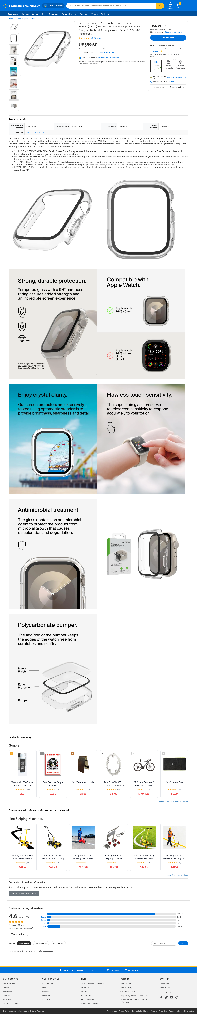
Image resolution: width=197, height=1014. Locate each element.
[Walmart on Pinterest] (176, 997)
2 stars (43, 923)
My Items (105, 14)
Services (25, 14)
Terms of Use (125, 983)
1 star (44, 926)
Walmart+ (46, 995)
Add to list (160, 87)
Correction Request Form (23, 893)
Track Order (115, 970)
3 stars (43, 920)
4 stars (43, 917)
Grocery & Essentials (49, 14)
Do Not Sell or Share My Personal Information (149, 1011)
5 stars (43, 914)
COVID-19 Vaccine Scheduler (93, 983)
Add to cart (168, 37)
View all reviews (18, 934)
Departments (12, 14)
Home (11, 18)
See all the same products (177, 874)
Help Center (97, 970)
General (33, 18)
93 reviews (98, 38)
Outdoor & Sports (22, 18)
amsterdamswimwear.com (108, 57)
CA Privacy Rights (127, 991)
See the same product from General (173, 801)
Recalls (84, 991)
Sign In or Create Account (73, 970)
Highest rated (41, 943)
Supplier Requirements (12, 1003)
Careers (94, 14)
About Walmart (9, 983)
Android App (165, 987)
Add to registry (178, 87)
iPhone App (164, 983)
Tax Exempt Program (89, 1003)
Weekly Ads (133, 970)
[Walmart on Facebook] (161, 997)
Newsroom (7, 991)
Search (183, 943)
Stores (44, 987)
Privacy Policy (126, 987)
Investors (6, 995)
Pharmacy (84, 14)
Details (172, 82)
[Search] (160, 6)
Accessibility (86, 995)
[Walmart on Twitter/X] (166, 997)
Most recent (24, 943)
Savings (35, 14)
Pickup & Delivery (69, 14)
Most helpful (58, 943)
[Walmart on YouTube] (171, 997)
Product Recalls (87, 999)
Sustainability (8, 999)
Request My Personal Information (134, 995)
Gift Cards (46, 999)
